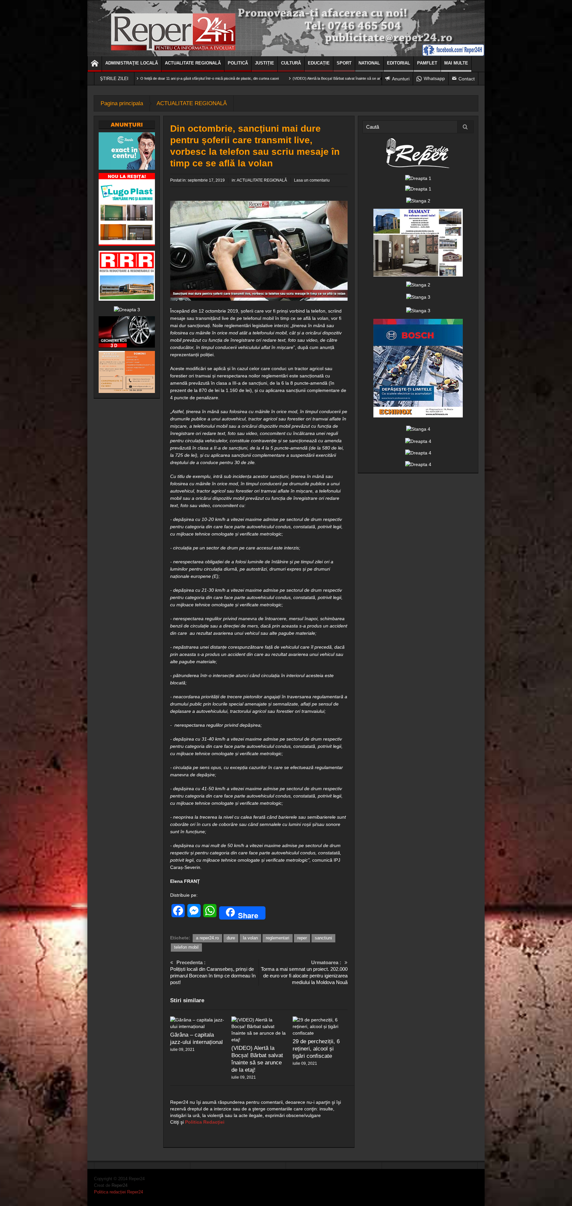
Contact (466, 78)
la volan (250, 937)
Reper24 (119, 1185)
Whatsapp (434, 78)
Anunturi (400, 78)
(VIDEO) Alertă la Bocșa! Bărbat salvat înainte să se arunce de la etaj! (285, 78)
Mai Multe (456, 63)
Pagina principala (122, 103)
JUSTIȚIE (264, 63)
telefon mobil (186, 947)
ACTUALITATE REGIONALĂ (193, 63)
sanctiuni (323, 937)
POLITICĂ (238, 63)
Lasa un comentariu (312, 180)
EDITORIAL (398, 63)
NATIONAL (369, 63)
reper (302, 937)
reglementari (277, 937)
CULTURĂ (291, 63)
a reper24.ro (207, 937)
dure (231, 937)
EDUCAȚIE (319, 63)
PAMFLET (427, 63)
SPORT (344, 63)
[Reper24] (286, 28)
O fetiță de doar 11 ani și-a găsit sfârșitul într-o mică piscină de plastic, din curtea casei (146, 78)
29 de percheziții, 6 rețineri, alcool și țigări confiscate (316, 1048)
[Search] (465, 126)
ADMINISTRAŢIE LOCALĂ (131, 63)
